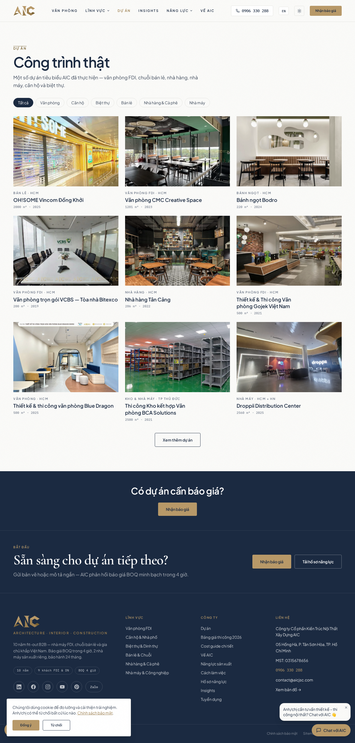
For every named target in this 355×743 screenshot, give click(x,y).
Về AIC (207, 11)
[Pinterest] (76, 686)
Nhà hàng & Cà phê (161, 102)
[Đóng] (346, 707)
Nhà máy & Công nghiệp (147, 672)
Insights (148, 11)
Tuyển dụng (211, 699)
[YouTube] (62, 686)
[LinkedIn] (18, 686)
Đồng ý (26, 725)
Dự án (124, 11)
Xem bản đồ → (288, 689)
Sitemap (310, 733)
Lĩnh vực (95, 11)
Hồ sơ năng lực (214, 681)
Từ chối (56, 725)
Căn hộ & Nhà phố (141, 637)
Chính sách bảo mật (282, 733)
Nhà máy (197, 102)
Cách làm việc (213, 672)
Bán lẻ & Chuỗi (138, 654)
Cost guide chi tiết (217, 645)
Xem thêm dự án (177, 439)
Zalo (94, 686)
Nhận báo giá (325, 11)
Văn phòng (65, 11)
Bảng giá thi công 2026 (221, 637)
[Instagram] (47, 686)
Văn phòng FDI (139, 628)
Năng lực (178, 11)
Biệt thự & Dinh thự (142, 645)
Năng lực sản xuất (216, 663)
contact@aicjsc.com (294, 679)
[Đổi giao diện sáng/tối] (299, 11)
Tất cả (23, 102)
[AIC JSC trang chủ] (24, 11)
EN (284, 11)
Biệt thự (103, 102)
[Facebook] (33, 686)
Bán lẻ (126, 102)
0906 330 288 (255, 10)
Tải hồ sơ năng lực (318, 561)
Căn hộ (77, 102)
